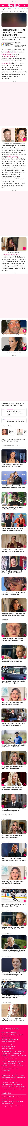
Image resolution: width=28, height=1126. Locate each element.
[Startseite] (14, 5)
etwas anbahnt (6, 63)
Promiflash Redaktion (19, 37)
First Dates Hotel (10, 52)
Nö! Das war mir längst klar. (16, 421)
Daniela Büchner (9, 56)
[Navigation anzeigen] (2, 5)
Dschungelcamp (12, 157)
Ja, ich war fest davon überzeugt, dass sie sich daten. (15, 413)
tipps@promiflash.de (11, 441)
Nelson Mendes (6, 54)
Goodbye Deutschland (11, 255)
